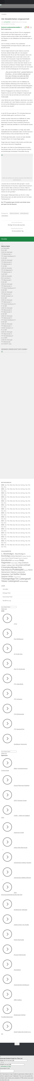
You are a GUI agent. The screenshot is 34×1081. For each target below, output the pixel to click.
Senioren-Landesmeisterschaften (10, 27)
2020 (2, 509)
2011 (2, 544)
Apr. (14, 485)
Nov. (2, 491)
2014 (2, 532)
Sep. (26, 489)
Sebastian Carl (7, 574)
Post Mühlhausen (18, 639)
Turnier (3, 14)
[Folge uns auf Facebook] (30, 239)
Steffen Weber (19, 574)
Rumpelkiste (17, 970)
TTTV (15, 624)
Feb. (8, 485)
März (11, 485)
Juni (19, 485)
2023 (2, 497)
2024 (2, 493)
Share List (4, 609)
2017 (2, 521)
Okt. (29, 489)
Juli (21, 489)
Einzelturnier (6, 560)
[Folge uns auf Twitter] (32, 239)
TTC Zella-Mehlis (18, 684)
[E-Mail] (28, 239)
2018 (2, 517)
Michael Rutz (16, 567)
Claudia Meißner (5, 558)
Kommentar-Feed (7, 596)
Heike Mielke (5, 215)
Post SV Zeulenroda (19, 669)
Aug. (23, 485)
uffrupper (7, 22)
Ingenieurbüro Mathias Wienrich (22, 877)
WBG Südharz (18, 1000)
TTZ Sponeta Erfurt (19, 729)
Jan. (6, 485)
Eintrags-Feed (6, 593)
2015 (2, 528)
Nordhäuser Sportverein (20, 744)
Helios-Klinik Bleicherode (20, 847)
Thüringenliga (8, 578)
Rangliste (26, 570)
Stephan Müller (7, 576)
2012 (2, 540)
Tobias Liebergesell (10, 581)
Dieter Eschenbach (22, 558)
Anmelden (5, 589)
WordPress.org (7, 600)
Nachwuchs (6, 570)
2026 (2, 485)
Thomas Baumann (17, 576)
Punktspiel (17, 569)
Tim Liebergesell (23, 578)
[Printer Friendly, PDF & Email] (28, 27)
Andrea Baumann (24, 213)
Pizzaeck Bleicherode (20, 954)
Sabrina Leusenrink (14, 213)
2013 (2, 536)
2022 (2, 501)
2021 (2, 505)
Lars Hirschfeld (17, 565)
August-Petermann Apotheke (21, 785)
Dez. (5, 491)
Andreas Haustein (26, 556)
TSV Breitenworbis (19, 714)
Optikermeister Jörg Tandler (21, 924)
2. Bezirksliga (18, 554)
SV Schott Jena (18, 654)
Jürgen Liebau (6, 565)
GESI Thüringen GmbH (20, 800)
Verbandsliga (23, 581)
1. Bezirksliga (7, 554)
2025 (2, 489)
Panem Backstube (19, 939)
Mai (16, 485)
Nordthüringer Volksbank (20, 909)
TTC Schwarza (18, 699)
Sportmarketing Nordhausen (21, 985)
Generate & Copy (6, 1066)
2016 (2, 525)
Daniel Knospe (13, 558)
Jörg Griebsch (23, 563)
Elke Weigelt (15, 560)
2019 (2, 513)
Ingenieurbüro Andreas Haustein (22, 862)
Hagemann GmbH (19, 832)
